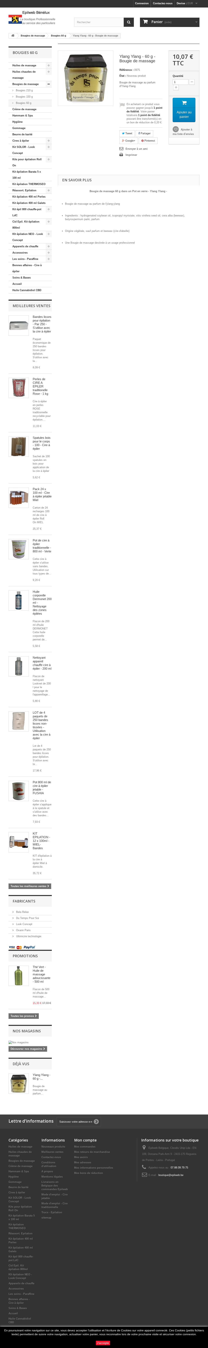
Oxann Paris (23, 930)
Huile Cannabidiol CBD (26, 290)
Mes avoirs (81, 1157)
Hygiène (17, 121)
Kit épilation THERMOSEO (29, 184)
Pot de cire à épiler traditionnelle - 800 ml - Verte (42, 546)
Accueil (17, 283)
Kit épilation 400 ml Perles (29, 196)
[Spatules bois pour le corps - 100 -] (19, 446)
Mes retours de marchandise (92, 1151)
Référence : (126, 69)
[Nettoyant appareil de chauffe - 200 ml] (19, 666)
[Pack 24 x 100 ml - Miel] (19, 498)
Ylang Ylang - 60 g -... (41, 1076)
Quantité (178, 75)
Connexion (142, 3)
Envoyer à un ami (137, 148)
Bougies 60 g (23, 102)
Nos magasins (27, 1030)
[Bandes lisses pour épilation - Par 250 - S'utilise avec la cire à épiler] (19, 325)
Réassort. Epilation (24, 190)
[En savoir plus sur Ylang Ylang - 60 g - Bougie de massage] (19, 1084)
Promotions (25, 955)
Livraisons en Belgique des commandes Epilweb (54, 1185)
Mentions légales (52, 1176)
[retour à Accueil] (13, 35)
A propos (47, 1171)
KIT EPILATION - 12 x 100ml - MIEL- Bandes (41, 841)
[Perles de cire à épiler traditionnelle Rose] (19, 388)
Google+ (130, 140)
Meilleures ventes (31, 305)
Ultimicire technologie (28, 936)
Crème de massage (24, 109)
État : (122, 75)
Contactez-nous (162, 3)
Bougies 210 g (24, 90)
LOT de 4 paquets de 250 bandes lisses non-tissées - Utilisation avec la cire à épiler (41, 725)
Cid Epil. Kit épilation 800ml (25, 224)
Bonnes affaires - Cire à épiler (27, 268)
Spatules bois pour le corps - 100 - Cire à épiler (42, 443)
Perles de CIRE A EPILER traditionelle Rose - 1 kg (40, 386)
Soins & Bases (21, 277)
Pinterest (149, 140)
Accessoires (20, 252)
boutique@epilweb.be (170, 1175)
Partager (145, 133)
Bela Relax (22, 911)
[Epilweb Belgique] (38, 18)
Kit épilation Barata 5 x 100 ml (26, 174)
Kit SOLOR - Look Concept (23, 150)
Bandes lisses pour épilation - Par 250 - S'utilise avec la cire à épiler (42, 324)
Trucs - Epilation (51, 1212)
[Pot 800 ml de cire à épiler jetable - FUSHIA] (19, 791)
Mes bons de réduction (88, 1173)
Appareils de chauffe (25, 246)
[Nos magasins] (30, 1042)
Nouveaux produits (53, 1146)
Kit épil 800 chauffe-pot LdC (26, 212)
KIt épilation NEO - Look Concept (27, 237)
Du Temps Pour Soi (27, 918)
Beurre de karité (22, 134)
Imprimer (131, 154)
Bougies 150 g (24, 96)
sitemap (46, 1217)
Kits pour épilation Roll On (27, 162)
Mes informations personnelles (93, 1167)
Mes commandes (84, 1146)
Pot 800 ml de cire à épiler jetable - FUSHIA (42, 787)
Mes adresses (82, 1162)
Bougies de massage (25, 84)
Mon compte (85, 1140)
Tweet (128, 133)
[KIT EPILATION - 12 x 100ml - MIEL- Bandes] (19, 842)
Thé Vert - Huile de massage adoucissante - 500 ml (41, 974)
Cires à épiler (20, 140)
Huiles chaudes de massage (24, 74)
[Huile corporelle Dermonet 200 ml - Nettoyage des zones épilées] (19, 600)
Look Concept (23, 924)
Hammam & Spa (22, 115)
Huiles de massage (24, 65)
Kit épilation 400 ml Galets (29, 202)
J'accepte (103, 1343)
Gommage (18, 128)
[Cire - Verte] (19, 549)
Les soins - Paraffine (25, 258)
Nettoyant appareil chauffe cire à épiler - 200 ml (42, 663)
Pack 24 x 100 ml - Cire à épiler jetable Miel (42, 494)
